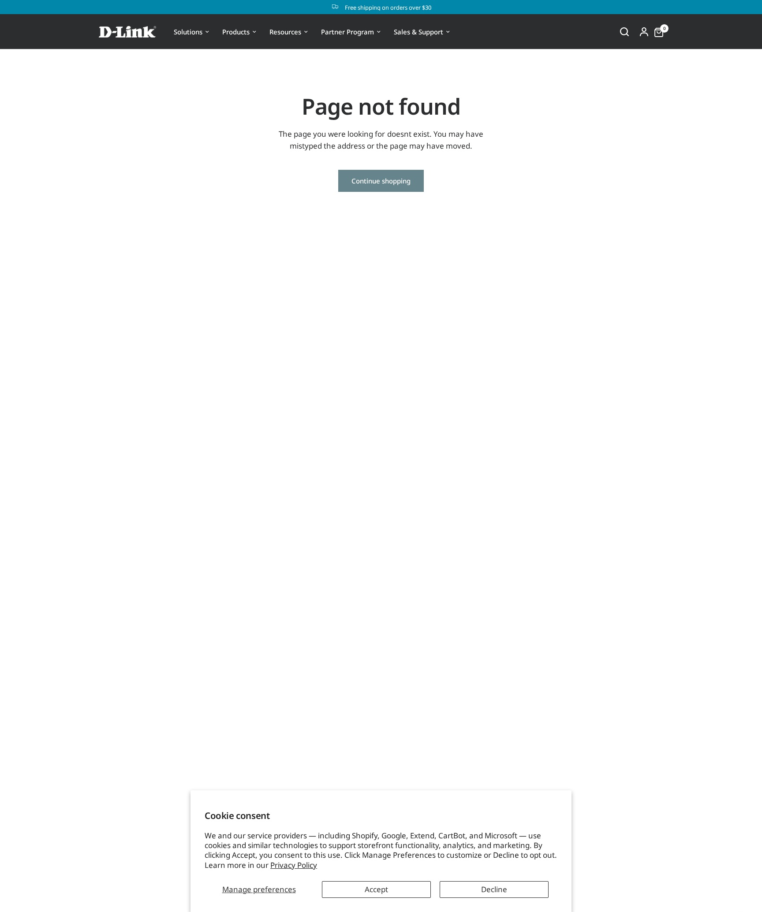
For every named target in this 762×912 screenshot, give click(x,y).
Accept (376, 889)
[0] (656, 31)
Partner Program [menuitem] (347, 31)
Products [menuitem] (236, 31)
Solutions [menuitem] (188, 31)
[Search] (624, 31)
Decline (494, 889)
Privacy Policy (293, 865)
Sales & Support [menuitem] (418, 31)
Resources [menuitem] (285, 31)
